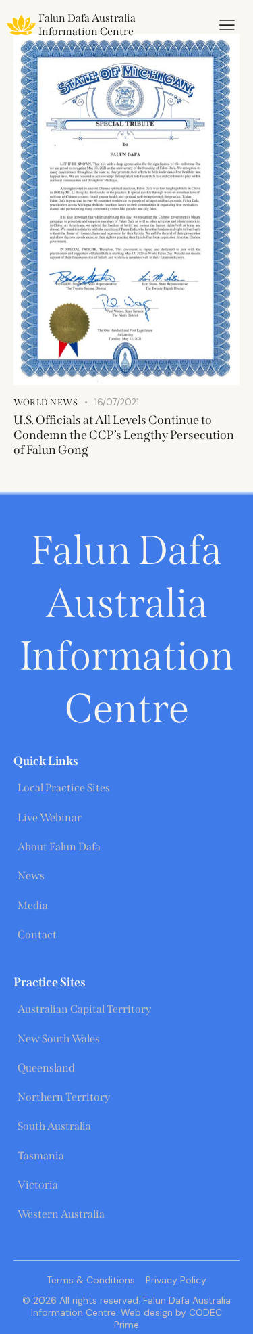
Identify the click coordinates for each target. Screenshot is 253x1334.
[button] (227, 25)
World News (45, 402)
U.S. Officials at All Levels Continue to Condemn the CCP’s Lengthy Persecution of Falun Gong (123, 435)
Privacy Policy (176, 1280)
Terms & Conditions (91, 1280)
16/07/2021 (116, 402)
